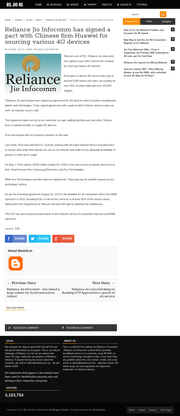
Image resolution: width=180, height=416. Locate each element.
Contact (152, 410)
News (29, 49)
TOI (17, 228)
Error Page (166, 410)
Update (74, 4)
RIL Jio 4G (15, 4)
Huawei (12, 49)
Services (56, 4)
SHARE (20, 238)
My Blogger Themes (59, 410)
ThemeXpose (98, 410)
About (142, 410)
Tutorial (142, 4)
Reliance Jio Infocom (46, 49)
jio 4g (21, 49)
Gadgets (125, 4)
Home (38, 4)
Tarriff (92, 4)
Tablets (107, 4)
